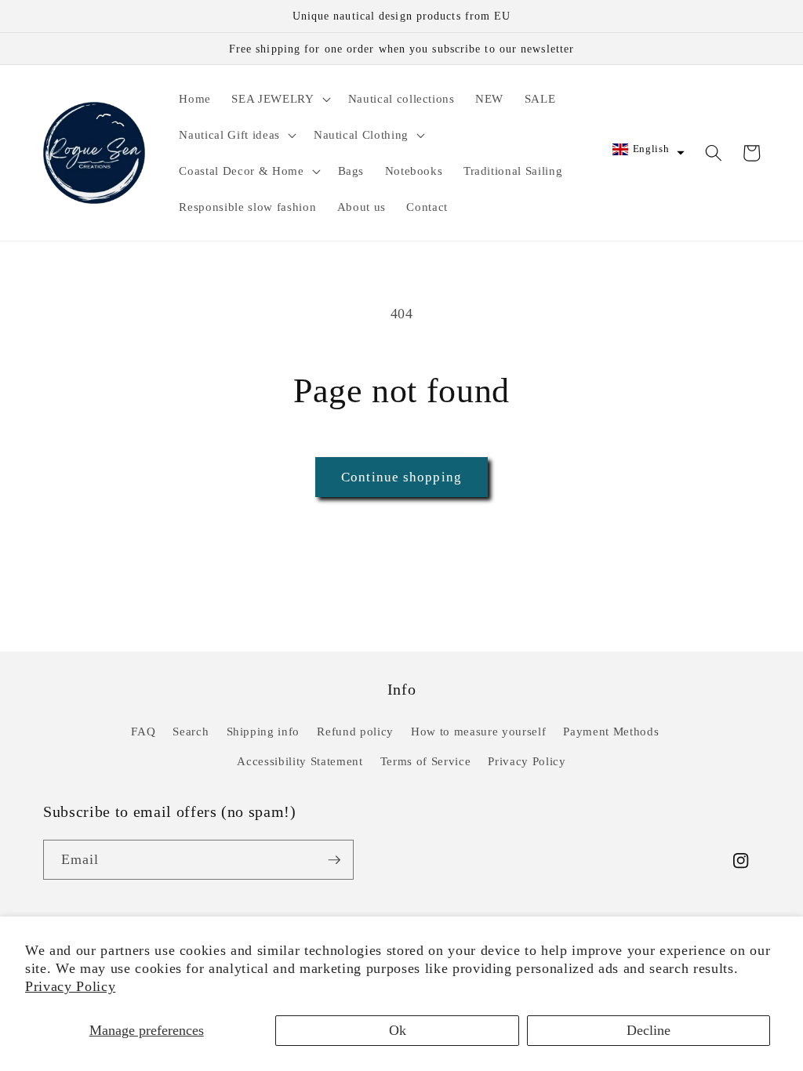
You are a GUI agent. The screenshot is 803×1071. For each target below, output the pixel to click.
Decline (648, 1030)
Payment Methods (611, 731)
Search (191, 731)
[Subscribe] (334, 860)
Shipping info (263, 731)
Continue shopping (401, 477)
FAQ (143, 731)
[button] (279, 99)
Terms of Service (425, 761)
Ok (397, 1030)
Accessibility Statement (299, 761)
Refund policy (355, 731)
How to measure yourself (478, 731)
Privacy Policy (70, 986)
